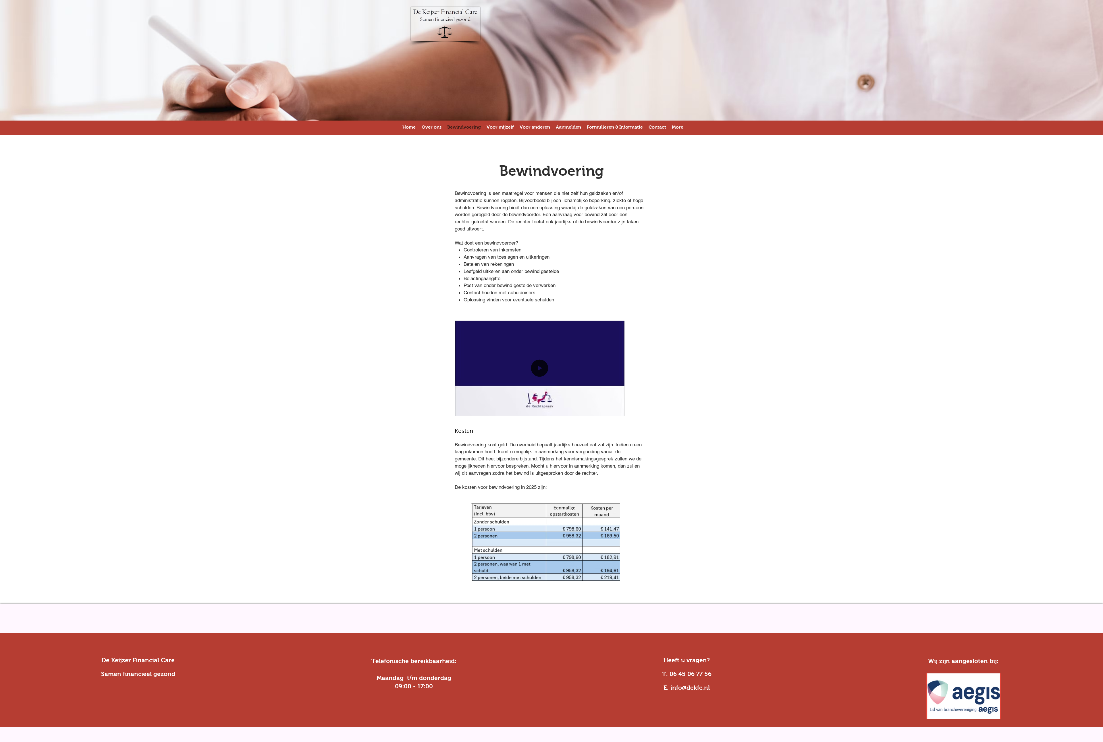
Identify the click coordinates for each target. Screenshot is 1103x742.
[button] (617, 409)
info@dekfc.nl (690, 687)
